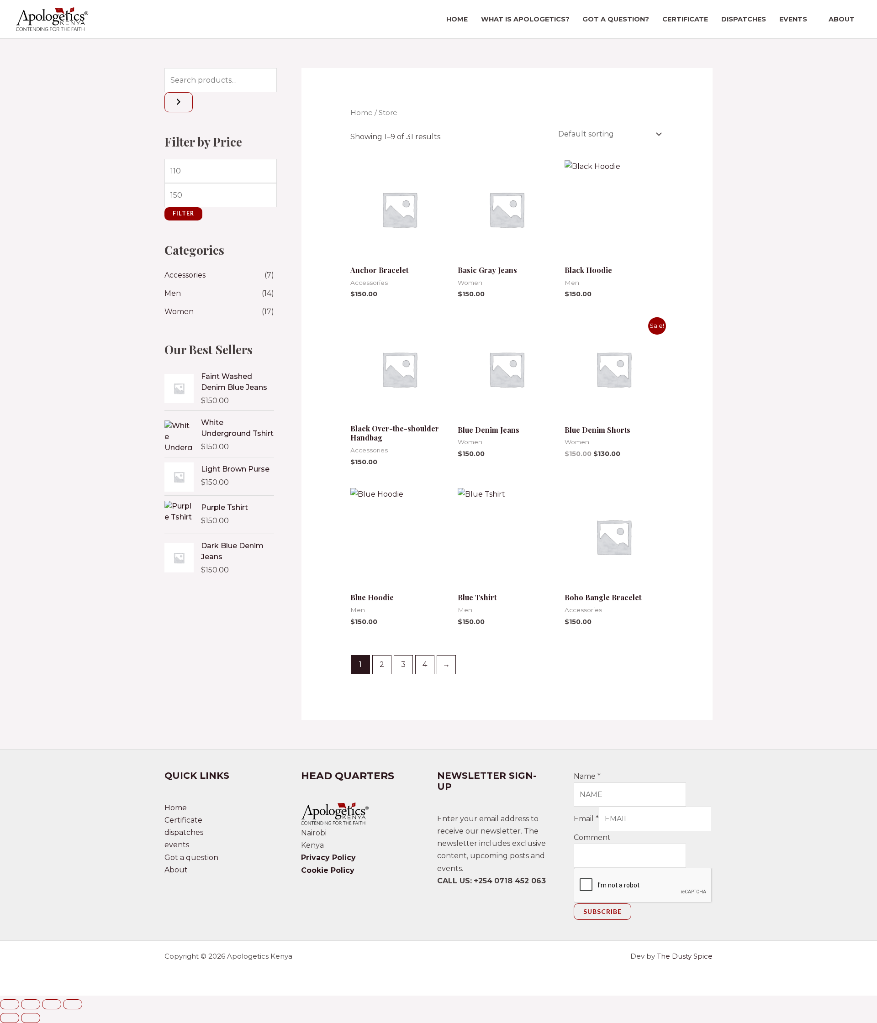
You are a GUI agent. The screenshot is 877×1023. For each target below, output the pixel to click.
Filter (183, 213)
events (793, 19)
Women (179, 311)
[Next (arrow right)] (30, 1018)
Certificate (685, 19)
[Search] (178, 102)
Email (586, 818)
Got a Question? (615, 19)
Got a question (191, 857)
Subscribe (602, 911)
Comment (592, 837)
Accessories (185, 275)
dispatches (743, 19)
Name (587, 776)
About (842, 19)
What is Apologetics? (525, 19)
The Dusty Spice (685, 956)
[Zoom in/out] (9, 1004)
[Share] (51, 1004)
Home (457, 19)
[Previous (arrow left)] (9, 1018)
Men (172, 293)
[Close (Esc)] (72, 1004)
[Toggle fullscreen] (30, 1004)
